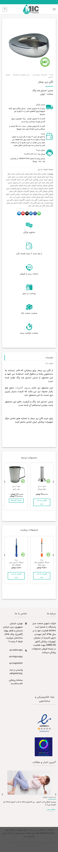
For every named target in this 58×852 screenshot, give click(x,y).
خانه (51, 75)
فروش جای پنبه (30, 185)
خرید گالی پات (26, 179)
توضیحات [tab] (49, 357)
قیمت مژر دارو (43, 203)
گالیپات (26, 203)
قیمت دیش (30, 197)
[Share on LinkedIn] (19, 213)
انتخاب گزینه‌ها (16, 501)
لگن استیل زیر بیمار (14, 203)
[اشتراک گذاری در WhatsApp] (39, 213)
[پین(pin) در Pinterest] (23, 213)
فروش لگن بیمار (16, 191)
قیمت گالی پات (37, 200)
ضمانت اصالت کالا (29, 313)
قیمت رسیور (48, 200)
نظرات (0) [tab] (49, 363)
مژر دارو (31, 205)
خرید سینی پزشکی (40, 179)
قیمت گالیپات (24, 200)
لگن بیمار (49, 205)
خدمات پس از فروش (29, 273)
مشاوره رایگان (29, 232)
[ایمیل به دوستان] (27, 213)
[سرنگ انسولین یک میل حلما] (42, 548)
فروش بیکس (42, 185)
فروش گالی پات (41, 191)
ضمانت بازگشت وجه (29, 333)
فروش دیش (48, 188)
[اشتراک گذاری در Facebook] (35, 213)
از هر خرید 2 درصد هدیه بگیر (29, 253)
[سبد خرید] (4, 9)
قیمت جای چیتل (42, 197)
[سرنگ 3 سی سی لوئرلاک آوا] (16, 548)
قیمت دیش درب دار (17, 197)
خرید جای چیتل (43, 177)
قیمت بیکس (20, 194)
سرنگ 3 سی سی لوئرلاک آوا (16, 563)
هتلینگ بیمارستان (40, 75)
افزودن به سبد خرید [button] (42, 502)
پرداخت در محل (29, 293)
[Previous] (53, 487)
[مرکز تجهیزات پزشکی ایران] (31, 9)
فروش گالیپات (28, 191)
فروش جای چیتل (16, 185)
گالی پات (33, 203)
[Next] (4, 487)
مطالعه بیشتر (51, 810)
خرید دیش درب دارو (19, 177)
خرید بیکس (20, 174)
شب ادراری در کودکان (49, 797)
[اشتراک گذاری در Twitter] (31, 213)
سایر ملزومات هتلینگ (21, 75)
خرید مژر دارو (40, 182)
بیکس (44, 174)
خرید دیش (32, 177)
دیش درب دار (24, 182)
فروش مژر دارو (31, 194)
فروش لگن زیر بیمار (45, 194)
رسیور (15, 182)
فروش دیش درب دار (35, 188)
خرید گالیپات (15, 179)
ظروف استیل (43, 169)
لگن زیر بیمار (40, 205)
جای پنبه (37, 174)
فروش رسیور (21, 188)
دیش (32, 182)
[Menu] (54, 9)
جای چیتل (29, 174)
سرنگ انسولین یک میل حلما (42, 563)
